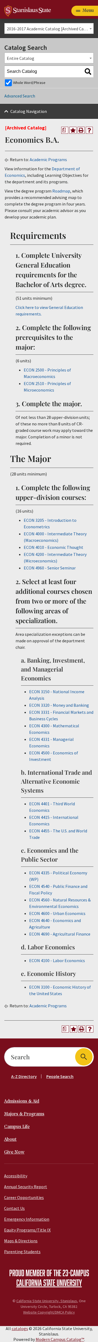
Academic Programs (48, 159)
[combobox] (49, 28)
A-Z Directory (24, 1076)
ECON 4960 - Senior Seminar (50, 568)
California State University (49, 1282)
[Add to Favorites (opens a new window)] (72, 130)
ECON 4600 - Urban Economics (57, 913)
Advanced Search (19, 96)
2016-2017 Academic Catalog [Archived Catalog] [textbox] (50, 28)
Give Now (14, 1152)
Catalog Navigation (28, 111)
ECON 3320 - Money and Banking (59, 705)
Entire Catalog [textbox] (20, 58)
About (10, 1139)
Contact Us (14, 1208)
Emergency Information (26, 1219)
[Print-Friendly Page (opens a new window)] (81, 130)
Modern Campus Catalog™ (60, 1339)
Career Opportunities (24, 1197)
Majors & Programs (24, 1114)
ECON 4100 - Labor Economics (57, 960)
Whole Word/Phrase (29, 82)
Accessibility (15, 1175)
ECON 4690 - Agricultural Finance (59, 934)
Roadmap (61, 191)
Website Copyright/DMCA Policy (49, 1312)
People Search (60, 1076)
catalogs (20, 1328)
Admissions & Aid (21, 1101)
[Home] (27, 10)
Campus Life (17, 1126)
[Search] (88, 71)
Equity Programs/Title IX (27, 1230)
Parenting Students (22, 1251)
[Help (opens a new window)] (89, 130)
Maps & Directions (21, 1240)
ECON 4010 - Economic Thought (53, 547)
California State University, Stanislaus (46, 1300)
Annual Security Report (25, 1186)
